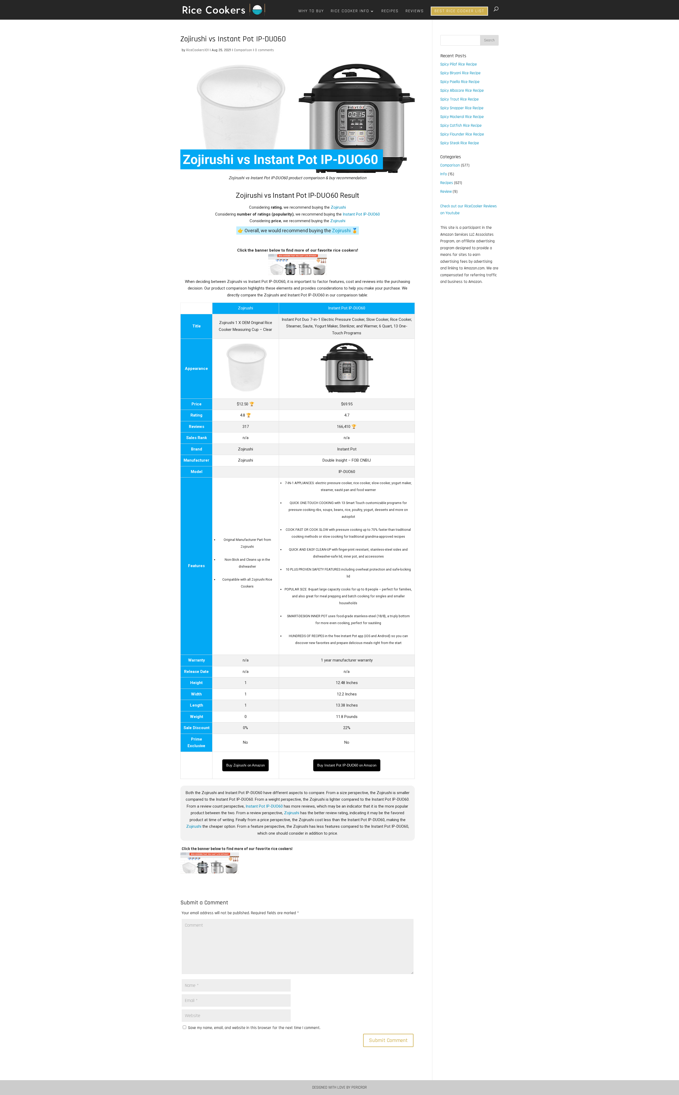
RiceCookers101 (197, 50)
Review (446, 191)
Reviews (415, 11)
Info (443, 174)
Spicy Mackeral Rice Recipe (462, 116)
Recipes (390, 11)
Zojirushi (338, 207)
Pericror (359, 1087)
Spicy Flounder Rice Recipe (462, 134)
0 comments (264, 50)
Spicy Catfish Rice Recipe (461, 125)
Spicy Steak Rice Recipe (459, 143)
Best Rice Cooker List (459, 11)
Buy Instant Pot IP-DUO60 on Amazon (346, 765)
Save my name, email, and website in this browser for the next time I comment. (254, 1027)
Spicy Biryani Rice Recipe (460, 73)
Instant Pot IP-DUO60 (361, 214)
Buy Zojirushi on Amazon (245, 765)
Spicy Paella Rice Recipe (460, 81)
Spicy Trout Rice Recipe (459, 99)
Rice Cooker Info (350, 11)
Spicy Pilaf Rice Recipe (458, 64)
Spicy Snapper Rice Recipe (462, 108)
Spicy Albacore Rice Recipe (462, 90)
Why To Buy (311, 11)
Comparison (243, 50)
